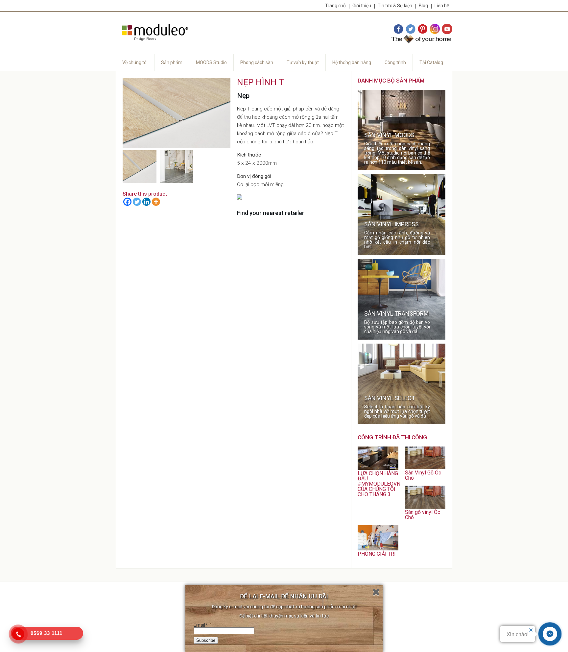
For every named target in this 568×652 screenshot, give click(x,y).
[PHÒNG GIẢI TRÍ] (378, 548)
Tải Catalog (431, 62)
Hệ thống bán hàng (351, 62)
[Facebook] (127, 202)
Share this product (145, 194)
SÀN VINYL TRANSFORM (396, 314)
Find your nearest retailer (270, 212)
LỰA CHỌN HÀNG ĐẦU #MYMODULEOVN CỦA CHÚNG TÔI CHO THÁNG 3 (379, 483)
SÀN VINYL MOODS (389, 135)
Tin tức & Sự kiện (395, 5)
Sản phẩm (171, 62)
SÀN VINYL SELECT (389, 398)
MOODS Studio (211, 62)
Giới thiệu (361, 5)
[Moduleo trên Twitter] (410, 29)
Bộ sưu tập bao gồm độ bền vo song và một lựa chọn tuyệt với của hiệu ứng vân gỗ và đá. (397, 327)
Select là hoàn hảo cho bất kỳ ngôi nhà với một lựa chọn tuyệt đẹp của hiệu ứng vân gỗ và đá (397, 411)
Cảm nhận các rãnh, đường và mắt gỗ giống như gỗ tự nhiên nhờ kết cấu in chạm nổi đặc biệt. (397, 239)
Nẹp (243, 96)
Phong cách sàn (256, 62)
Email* (200, 625)
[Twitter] (137, 202)
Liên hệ (442, 5)
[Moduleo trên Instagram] (435, 29)
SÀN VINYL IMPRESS (391, 224)
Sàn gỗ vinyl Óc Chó (422, 514)
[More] (156, 202)
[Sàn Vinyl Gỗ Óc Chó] (425, 467)
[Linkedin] (146, 202)
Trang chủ (335, 5)
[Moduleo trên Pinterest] (422, 29)
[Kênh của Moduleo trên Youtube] (447, 29)
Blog (423, 5)
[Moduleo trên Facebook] (398, 29)
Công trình (395, 62)
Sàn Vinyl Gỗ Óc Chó (423, 475)
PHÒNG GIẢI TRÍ (377, 554)
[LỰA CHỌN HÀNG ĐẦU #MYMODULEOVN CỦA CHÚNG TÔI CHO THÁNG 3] (378, 468)
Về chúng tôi (135, 62)
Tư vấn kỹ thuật (303, 62)
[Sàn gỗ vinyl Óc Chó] (425, 507)
